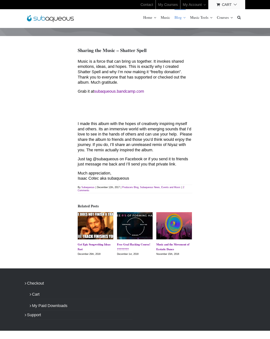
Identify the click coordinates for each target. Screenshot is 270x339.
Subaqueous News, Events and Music (160, 187)
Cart (35, 294)
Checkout (35, 283)
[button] (239, 17)
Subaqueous (88, 187)
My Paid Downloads (49, 306)
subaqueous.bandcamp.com (119, 91)
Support (34, 315)
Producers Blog (130, 187)
